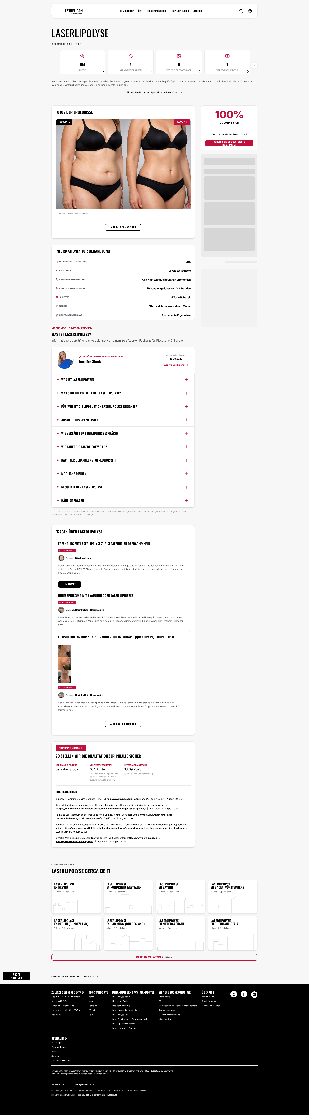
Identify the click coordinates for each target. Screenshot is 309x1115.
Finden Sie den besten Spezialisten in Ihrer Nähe (152, 92)
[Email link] (254, 994)
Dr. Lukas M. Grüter (60, 1001)
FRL (161, 1001)
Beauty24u (56, 1014)
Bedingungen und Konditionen (91, 1095)
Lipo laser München (121, 1001)
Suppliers (56, 1056)
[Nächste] (254, 65)
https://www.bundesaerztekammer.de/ (126, 798)
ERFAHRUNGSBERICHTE (158, 11)
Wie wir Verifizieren (175, 364)
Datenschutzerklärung (62, 1091)
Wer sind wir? (208, 996)
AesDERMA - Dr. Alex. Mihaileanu (66, 996)
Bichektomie (164, 996)
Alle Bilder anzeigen (123, 227)
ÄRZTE (141, 11)
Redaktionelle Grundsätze (63, 1095)
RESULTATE (197, 11)
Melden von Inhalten (211, 1005)
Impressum (112, 1095)
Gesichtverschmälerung (169, 1014)
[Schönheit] (74, 11)
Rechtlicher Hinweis (137, 1091)
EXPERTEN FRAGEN (180, 11)
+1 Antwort (70, 584)
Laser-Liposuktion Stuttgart (124, 1028)
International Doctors (61, 1060)
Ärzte (70, 44)
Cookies (101, 1091)
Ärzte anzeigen (16, 976)
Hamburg (93, 1005)
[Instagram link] (233, 995)
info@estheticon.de (85, 1084)
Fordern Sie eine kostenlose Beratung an (229, 143)
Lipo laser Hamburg (121, 1005)
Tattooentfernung (167, 1010)
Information (58, 44)
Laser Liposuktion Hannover (124, 1023)
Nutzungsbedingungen (85, 1091)
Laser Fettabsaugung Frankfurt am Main (130, 1019)
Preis (78, 44)
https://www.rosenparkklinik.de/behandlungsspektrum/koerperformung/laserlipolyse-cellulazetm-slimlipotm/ (124, 828)
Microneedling (165, 1019)
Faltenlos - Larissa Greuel (63, 1005)
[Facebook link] (244, 995)
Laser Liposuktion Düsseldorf (125, 1010)
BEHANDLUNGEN (127, 11)
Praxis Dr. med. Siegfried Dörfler (66, 1010)
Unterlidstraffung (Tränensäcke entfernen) (178, 1005)
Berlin (91, 996)
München (93, 1001)
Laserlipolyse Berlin (121, 996)
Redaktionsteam (209, 1001)
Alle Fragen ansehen (123, 724)
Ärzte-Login (57, 1042)
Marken (55, 1051)
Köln (91, 1014)
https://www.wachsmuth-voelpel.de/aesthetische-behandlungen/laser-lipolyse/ (101, 808)
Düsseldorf (93, 1010)
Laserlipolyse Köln (120, 1014)
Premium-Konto (59, 1047)
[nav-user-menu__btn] (250, 11)
